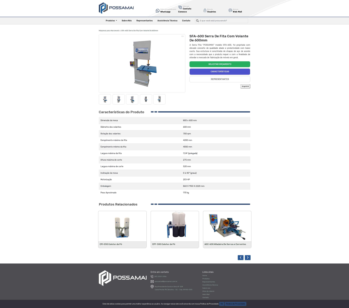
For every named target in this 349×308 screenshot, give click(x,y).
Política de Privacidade (235, 304)
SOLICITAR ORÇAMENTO (219, 64)
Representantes (144, 21)
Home (204, 275)
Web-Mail (206, 294)
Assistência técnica (210, 285)
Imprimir (245, 86)
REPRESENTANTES (220, 79)
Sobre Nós (127, 21)
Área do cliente (208, 291)
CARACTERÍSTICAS (220, 71)
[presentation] (240, 257)
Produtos (206, 279)
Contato (186, 21)
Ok (222, 304)
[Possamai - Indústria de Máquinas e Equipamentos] (116, 8)
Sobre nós (206, 288)
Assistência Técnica (167, 21)
